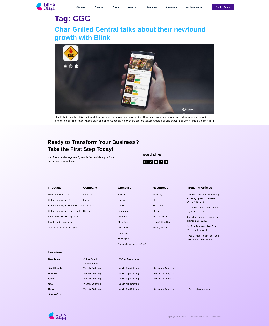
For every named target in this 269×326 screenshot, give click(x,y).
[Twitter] (150, 162)
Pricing (115, 7)
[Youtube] (156, 162)
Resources (151, 7)
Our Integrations (194, 7)
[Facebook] (145, 162)
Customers (171, 7)
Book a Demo (223, 7)
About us (80, 7)
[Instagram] (161, 162)
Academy (132, 7)
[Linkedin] (166, 162)
